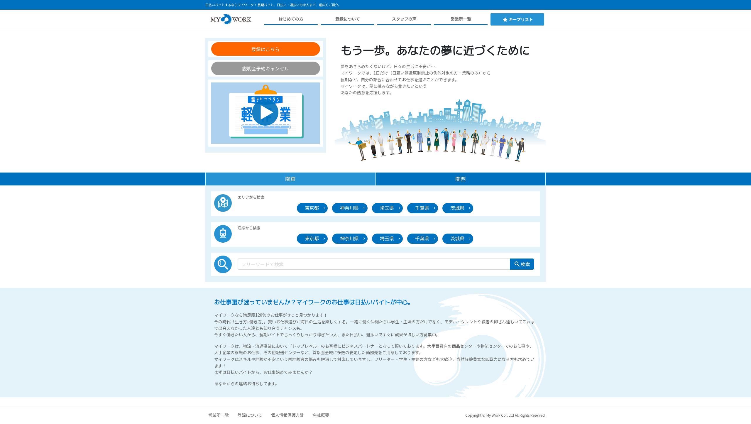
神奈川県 (349, 207)
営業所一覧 (461, 19)
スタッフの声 (404, 19)
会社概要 (321, 415)
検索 (522, 264)
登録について (347, 19)
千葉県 (422, 207)
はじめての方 (291, 19)
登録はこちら (265, 49)
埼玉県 (387, 207)
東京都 (312, 207)
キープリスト (521, 19)
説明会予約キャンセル (265, 68)
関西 (460, 179)
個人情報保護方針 (287, 415)
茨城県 (457, 207)
